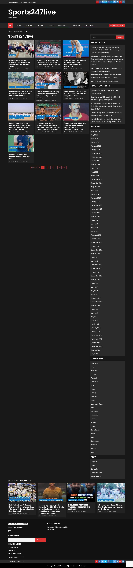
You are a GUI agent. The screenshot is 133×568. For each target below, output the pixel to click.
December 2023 (96, 205)
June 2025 (94, 168)
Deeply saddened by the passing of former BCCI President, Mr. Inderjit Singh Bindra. (75, 94)
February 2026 (96, 146)
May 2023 (94, 228)
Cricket (19, 25)
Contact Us (32, 2)
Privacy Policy (13, 547)
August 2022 (95, 254)
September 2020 (97, 302)
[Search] (107, 26)
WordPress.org (96, 476)
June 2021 (94, 287)
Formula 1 (94, 382)
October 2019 (95, 343)
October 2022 (95, 246)
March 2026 (95, 142)
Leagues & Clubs (97, 404)
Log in (93, 465)
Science (93, 419)
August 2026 (95, 131)
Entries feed (95, 469)
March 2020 (95, 324)
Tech (92, 437)
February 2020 (96, 328)
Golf (92, 385)
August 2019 (95, 350)
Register (94, 462)
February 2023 (96, 235)
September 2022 (97, 250)
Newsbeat (94, 415)
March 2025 (95, 176)
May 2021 (94, 291)
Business (94, 371)
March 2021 (95, 294)
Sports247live (32, 12)
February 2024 (96, 198)
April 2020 (94, 320)
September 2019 (97, 346)
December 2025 (96, 153)
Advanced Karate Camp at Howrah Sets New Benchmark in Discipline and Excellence (110, 507)
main (45, 55)
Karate (51, 25)
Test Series (95, 441)
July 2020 (94, 309)
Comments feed (96, 473)
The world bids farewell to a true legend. (104, 81)
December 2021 (96, 265)
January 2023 (95, 239)
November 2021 (96, 268)
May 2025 (94, 172)
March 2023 (95, 231)
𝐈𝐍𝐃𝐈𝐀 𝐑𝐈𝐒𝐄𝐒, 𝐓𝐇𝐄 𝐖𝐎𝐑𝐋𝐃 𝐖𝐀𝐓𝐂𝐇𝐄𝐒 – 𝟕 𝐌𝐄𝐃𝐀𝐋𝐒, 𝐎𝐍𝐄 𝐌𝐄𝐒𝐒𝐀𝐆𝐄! (79, 507)
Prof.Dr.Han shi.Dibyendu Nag (101, 103)
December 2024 (96, 179)
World (93, 452)
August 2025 (95, 164)
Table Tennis (89, 25)
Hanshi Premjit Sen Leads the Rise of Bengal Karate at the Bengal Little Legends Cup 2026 (48, 62)
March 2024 (95, 194)
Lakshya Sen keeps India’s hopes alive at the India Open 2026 (19, 157)
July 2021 (94, 283)
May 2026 (94, 135)
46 (59, 167)
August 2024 (95, 187)
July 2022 (94, 257)
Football (29, 25)
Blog (92, 367)
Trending (67, 55)
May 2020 (94, 317)
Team (93, 434)
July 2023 (94, 220)
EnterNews (73, 566)
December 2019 (96, 335)
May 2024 (94, 191)
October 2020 (95, 298)
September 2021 (97, 276)
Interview (94, 397)
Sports (12, 55)
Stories (52, 84)
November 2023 (96, 209)
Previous (34, 167)
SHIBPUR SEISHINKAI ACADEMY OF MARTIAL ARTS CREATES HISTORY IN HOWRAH (20, 94)
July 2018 (94, 354)
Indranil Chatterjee (97, 119)
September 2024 (97, 183)
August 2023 (95, 216)
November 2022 (96, 242)
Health (93, 389)
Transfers (94, 445)
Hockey (41, 25)
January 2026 (95, 150)
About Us (24, 2)
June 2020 (94, 313)
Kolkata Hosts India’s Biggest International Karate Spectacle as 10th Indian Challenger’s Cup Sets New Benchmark (106, 50)
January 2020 (95, 332)
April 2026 (94, 139)
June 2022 (94, 261)
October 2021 (95, 272)
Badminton (76, 25)
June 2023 (94, 224)
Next (64, 167)
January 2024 (95, 202)
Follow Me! (51, 529)
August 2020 (95, 305)
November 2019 (96, 339)
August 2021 (95, 280)
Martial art (62, 25)
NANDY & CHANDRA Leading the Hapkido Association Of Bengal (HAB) (107, 106)
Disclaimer (11, 550)
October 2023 (95, 213)
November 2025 (96, 157)
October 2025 (95, 161)
